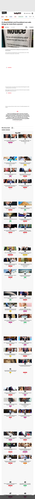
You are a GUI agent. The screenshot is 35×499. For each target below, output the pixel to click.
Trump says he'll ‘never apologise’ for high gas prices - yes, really (10, 208)
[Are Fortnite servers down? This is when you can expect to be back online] (10, 158)
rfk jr (10, 344)
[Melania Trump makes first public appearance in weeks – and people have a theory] (10, 479)
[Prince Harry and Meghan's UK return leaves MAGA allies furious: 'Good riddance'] (25, 457)
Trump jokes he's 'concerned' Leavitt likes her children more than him (25, 174)
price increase (7, 19)
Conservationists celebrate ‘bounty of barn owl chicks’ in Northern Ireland (10, 371)
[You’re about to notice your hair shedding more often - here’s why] (10, 400)
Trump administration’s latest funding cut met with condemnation (25, 219)
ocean (25, 277)
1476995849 (9, 67)
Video (26, 16)
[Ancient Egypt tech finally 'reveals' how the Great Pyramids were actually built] (25, 203)
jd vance (10, 417)
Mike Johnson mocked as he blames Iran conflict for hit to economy (10, 231)
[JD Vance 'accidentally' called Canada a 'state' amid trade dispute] (10, 411)
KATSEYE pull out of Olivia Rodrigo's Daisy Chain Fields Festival (25, 343)
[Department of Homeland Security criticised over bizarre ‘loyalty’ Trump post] (25, 293)
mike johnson (10, 232)
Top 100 (2, 16)
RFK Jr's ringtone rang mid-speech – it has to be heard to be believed (10, 354)
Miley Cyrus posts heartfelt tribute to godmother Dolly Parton (10, 321)
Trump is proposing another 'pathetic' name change (10, 276)
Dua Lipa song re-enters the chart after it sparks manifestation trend (25, 416)
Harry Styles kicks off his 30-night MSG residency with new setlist (10, 438)
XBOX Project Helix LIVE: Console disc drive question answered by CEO (25, 264)
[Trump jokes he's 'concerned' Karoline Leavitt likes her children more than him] (25, 170)
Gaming (11, 16)
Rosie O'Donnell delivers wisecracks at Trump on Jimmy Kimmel (10, 141)
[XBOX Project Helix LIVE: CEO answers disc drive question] (25, 259)
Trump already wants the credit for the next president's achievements (10, 186)
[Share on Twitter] (31, 27)
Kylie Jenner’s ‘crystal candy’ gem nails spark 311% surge (25, 393)
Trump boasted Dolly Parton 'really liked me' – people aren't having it (10, 264)
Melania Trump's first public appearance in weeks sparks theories (10, 484)
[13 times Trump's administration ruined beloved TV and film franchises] (25, 433)
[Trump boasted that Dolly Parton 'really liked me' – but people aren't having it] (10, 259)
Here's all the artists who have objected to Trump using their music (25, 354)
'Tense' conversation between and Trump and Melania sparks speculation (25, 365)
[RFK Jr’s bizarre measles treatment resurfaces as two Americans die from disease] (10, 248)
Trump (15, 16)
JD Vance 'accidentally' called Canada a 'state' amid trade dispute (10, 416)
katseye (25, 344)
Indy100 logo (17, 13)
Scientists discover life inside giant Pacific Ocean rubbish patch (25, 276)
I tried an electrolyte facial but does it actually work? (10, 174)
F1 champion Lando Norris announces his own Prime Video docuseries (25, 321)
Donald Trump (10, 277)
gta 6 (25, 142)
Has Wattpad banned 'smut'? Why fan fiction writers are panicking (25, 163)
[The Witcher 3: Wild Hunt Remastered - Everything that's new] (25, 400)
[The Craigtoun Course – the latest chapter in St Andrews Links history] (25, 479)
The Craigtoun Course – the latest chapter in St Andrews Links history (25, 484)
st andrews (25, 485)
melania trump (10, 485)
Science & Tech (20, 16)
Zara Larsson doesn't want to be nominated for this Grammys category (25, 309)
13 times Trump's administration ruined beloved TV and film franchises (25, 438)
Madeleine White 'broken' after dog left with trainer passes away (25, 253)
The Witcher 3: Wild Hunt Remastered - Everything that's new (25, 404)
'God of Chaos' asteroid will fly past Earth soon (10, 219)
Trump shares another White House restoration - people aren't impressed (25, 231)
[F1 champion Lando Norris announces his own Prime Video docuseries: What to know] (25, 316)
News (6, 16)
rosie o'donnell (10, 142)
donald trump (10, 187)
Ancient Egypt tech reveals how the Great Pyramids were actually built (25, 208)
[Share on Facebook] (30, 27)
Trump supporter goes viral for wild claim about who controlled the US (10, 309)
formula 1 (25, 322)
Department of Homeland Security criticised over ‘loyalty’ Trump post (25, 298)
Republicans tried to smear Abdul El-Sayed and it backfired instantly (10, 461)
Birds (10, 372)
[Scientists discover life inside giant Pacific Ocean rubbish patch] (25, 271)
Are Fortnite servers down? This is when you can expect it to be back (10, 163)
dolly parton (10, 322)
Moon (10, 299)
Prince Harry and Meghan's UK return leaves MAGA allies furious (25, 461)
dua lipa (25, 417)
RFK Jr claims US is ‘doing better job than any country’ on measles (10, 343)
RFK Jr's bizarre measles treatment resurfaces (10, 253)
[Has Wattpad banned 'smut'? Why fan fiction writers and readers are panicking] (25, 158)
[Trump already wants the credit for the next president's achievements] (10, 181)
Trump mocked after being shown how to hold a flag (10, 449)
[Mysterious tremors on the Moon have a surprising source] (10, 293)
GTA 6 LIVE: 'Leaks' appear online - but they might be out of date (25, 141)
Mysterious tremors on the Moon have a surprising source (10, 298)
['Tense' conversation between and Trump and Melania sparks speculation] (25, 361)
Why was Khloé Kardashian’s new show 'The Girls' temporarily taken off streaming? (25, 450)
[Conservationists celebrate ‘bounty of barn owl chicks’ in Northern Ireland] (10, 363)
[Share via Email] (32, 27)
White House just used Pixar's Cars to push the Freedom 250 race (10, 393)
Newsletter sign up (28, 13)
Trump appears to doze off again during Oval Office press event (25, 186)
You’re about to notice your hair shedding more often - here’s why (10, 404)
